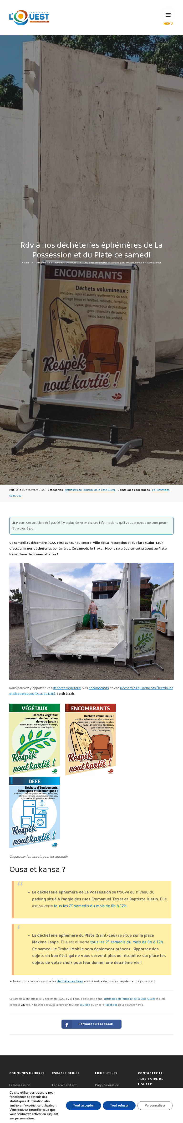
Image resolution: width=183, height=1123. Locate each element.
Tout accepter (83, 1105)
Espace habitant (64, 1085)
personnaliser (24, 1118)
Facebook (111, 1005)
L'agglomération (107, 1085)
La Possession (161, 490)
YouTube (85, 1005)
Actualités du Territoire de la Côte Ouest (56, 263)
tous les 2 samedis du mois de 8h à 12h (90, 906)
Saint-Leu (15, 495)
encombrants (99, 688)
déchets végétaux (67, 688)
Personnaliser (155, 1105)
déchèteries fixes (70, 981)
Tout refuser (119, 1105)
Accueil (26, 263)
